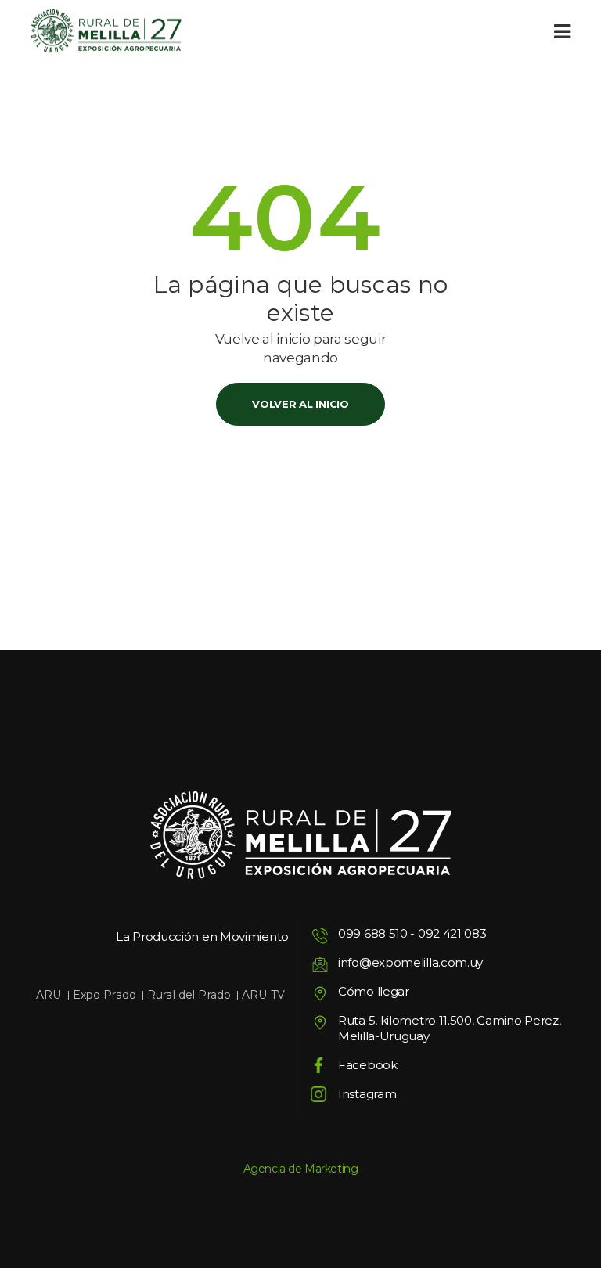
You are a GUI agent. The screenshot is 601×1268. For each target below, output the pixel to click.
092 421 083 (452, 933)
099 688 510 (373, 933)
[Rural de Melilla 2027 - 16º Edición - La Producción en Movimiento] (106, 31)
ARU (48, 995)
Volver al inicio (300, 404)
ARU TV (263, 995)
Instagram (367, 1093)
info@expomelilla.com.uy (410, 962)
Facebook (368, 1064)
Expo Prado (104, 995)
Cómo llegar (373, 991)
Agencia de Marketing (300, 1169)
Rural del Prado (189, 995)
